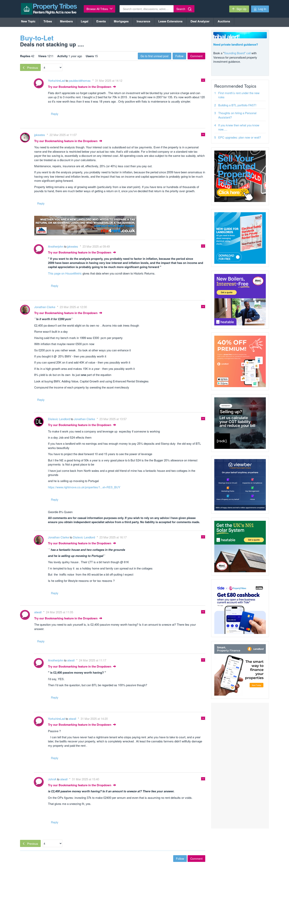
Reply (54, 114)
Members (66, 21)
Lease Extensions (170, 21)
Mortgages (121, 21)
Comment (196, 56)
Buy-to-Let (36, 37)
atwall (38, 612)
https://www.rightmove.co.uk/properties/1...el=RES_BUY (84, 487)
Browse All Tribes (98, 9)
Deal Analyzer (200, 21)
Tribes (47, 21)
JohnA (52, 779)
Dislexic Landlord (59, 419)
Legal (84, 21)
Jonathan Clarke (45, 307)
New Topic (28, 21)
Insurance (143, 21)
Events (101, 21)
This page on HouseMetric (65, 273)
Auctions (224, 21)
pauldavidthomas (80, 80)
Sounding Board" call (237, 53)
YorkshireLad (57, 80)
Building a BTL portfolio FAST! (237, 105)
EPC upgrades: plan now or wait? (239, 137)
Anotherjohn (56, 246)
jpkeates (40, 135)
